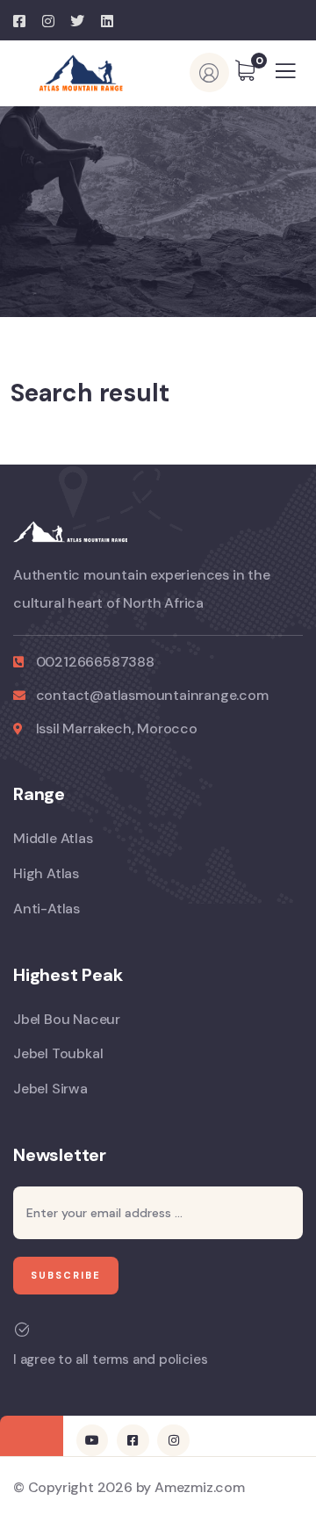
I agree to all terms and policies (110, 1359)
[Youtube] (92, 1440)
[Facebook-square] (132, 1440)
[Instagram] (173, 1440)
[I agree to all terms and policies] (22, 1329)
